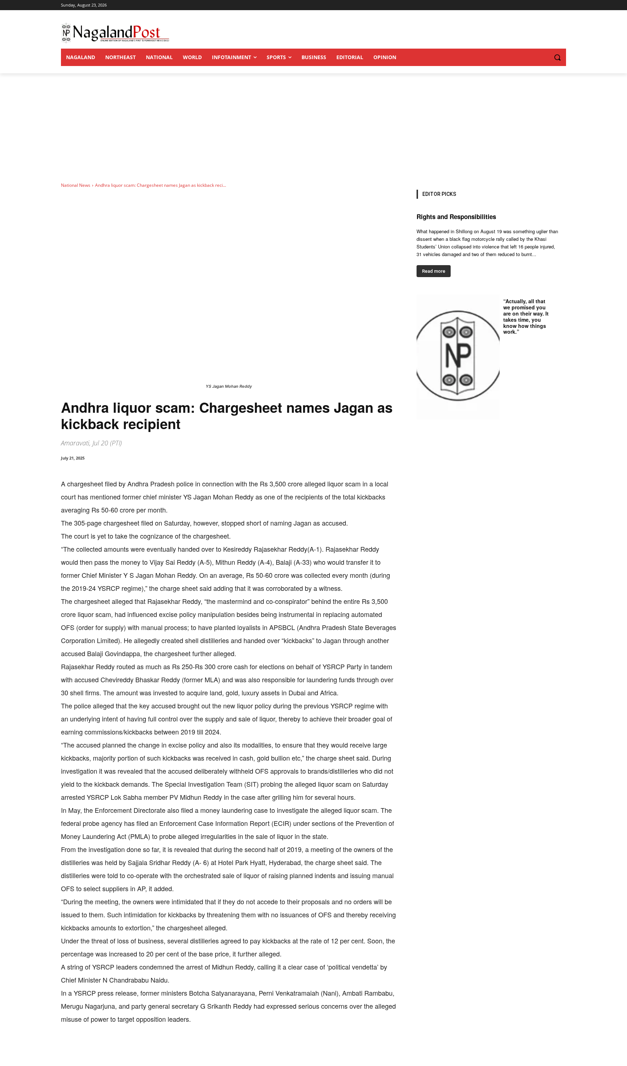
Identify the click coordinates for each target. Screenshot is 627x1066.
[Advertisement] (313, 127)
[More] (211, 1048)
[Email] (178, 1048)
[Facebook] (111, 1048)
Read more (433, 271)
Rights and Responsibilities (456, 216)
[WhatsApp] (144, 1048)
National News (75, 185)
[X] (127, 1048)
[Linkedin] (161, 1048)
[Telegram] (194, 1048)
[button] (543, 57)
